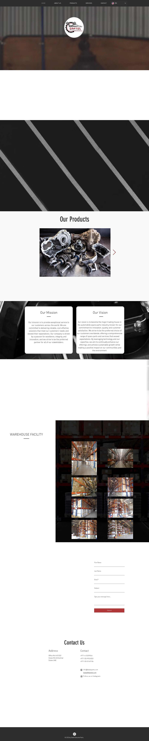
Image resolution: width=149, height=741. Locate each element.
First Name (97, 562)
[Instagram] (81, 676)
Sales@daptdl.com (89, 673)
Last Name (97, 571)
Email (96, 579)
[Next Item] (114, 252)
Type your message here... (102, 596)
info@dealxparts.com (90, 670)
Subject (96, 588)
